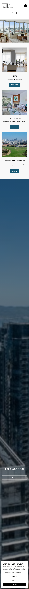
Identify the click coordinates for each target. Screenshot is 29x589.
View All (14, 127)
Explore (14, 171)
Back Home (14, 85)
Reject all (14, 576)
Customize (14, 580)
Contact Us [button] (14, 477)
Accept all (14, 584)
